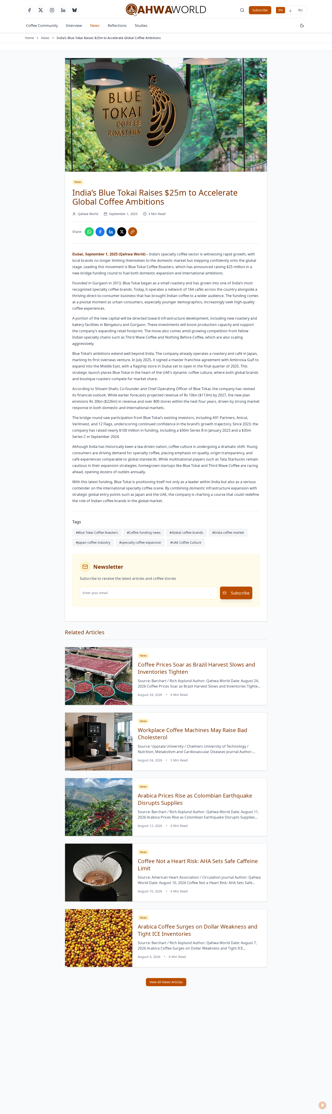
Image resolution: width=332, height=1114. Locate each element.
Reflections (117, 25)
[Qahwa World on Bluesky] (74, 10)
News (95, 25)
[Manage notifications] (322, 1105)
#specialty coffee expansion (140, 542)
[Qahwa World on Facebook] (29, 10)
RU (300, 10)
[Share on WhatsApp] (89, 231)
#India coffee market (228, 532)
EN (280, 10)
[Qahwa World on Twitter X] (40, 10)
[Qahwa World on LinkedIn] (63, 10)
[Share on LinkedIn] (110, 231)
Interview (74, 25)
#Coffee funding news (144, 532)
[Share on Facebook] (100, 231)
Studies (141, 25)
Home (29, 38)
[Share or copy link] (132, 231)
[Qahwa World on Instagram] (52, 10)
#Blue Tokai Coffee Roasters (97, 532)
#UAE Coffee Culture (185, 542)
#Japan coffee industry (93, 542)
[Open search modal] (242, 10)
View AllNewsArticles (166, 982)
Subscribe (260, 10)
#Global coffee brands (186, 532)
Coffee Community (42, 25)
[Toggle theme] (302, 25)
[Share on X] (121, 231)
